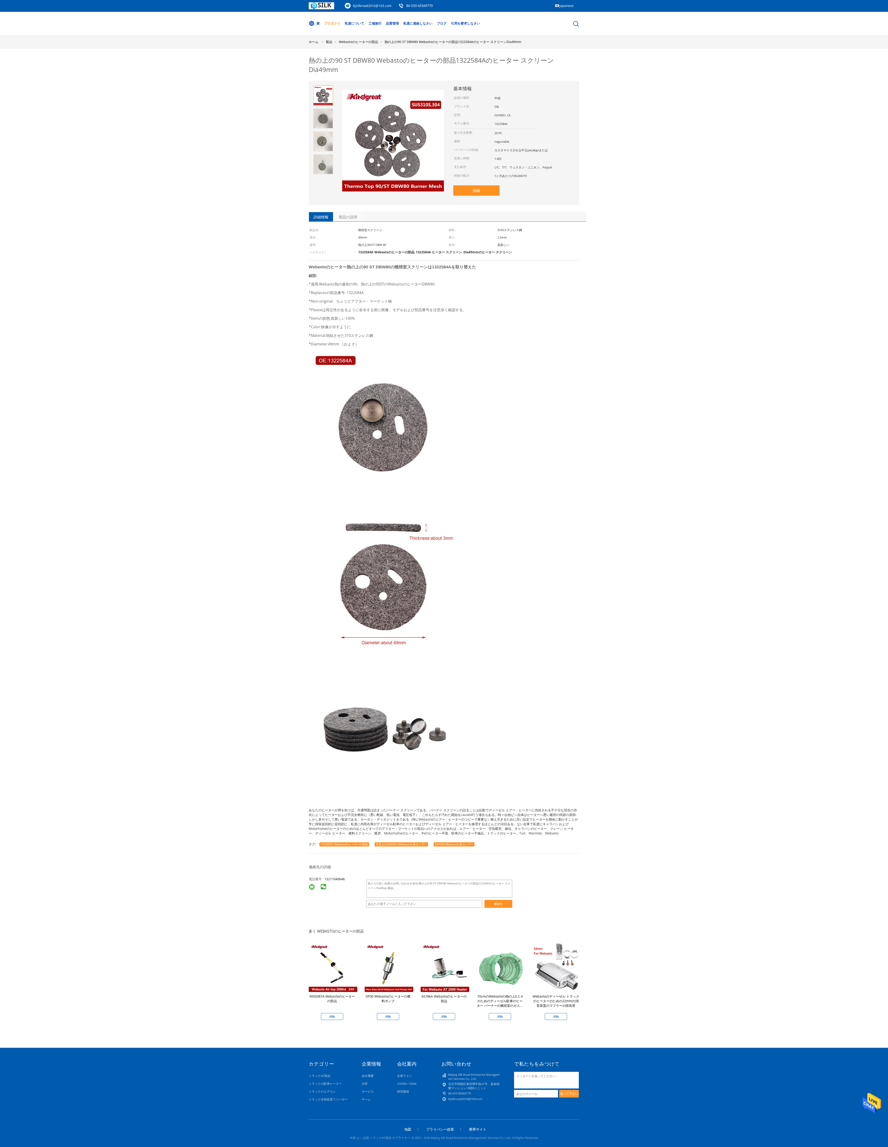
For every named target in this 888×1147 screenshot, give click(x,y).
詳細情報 (321, 217)
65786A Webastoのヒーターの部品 (444, 998)
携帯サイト (477, 1129)
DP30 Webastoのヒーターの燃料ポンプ (388, 998)
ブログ (442, 23)
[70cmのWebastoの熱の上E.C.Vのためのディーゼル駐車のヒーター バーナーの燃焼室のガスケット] (501, 967)
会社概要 (368, 1076)
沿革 (365, 1084)
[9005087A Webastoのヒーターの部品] (333, 967)
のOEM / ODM (406, 1084)
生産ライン (404, 1076)
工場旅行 (375, 23)
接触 (476, 190)
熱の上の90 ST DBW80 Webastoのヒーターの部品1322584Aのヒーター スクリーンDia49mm (453, 42)
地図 (407, 1129)
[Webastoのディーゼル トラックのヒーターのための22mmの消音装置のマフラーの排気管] (557, 967)
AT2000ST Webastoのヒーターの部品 (344, 844)
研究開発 (403, 1091)
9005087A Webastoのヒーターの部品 (332, 998)
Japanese (566, 5)
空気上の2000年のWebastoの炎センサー (401, 844)
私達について (354, 23)
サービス (368, 1091)
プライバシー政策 (440, 1129)
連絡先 (498, 904)
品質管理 (392, 23)
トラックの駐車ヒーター (325, 1084)
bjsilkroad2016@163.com (372, 5)
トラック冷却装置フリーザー (328, 1099)
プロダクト (332, 23)
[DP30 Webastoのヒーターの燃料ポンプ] (389, 967)
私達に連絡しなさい (417, 23)
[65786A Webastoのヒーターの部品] (445, 967)
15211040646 (334, 879)
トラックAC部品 (319, 1076)
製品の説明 (348, 217)
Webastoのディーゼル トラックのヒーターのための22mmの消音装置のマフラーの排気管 (556, 1001)
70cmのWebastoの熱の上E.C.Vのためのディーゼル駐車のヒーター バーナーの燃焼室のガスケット (500, 1003)
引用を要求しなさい (465, 23)
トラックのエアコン (322, 1091)
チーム (366, 1099)
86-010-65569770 (419, 6)
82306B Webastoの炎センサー (454, 844)
